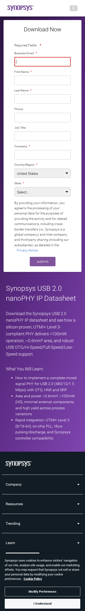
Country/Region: (26, 164)
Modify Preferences (42, 591)
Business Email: (25, 53)
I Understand (42, 603)
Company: (22, 146)
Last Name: (22, 90)
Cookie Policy (33, 579)
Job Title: (20, 127)
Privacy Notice (27, 250)
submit (42, 261)
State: (19, 183)
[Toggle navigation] (73, 8)
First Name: (23, 71)
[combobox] (42, 155)
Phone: (18, 109)
